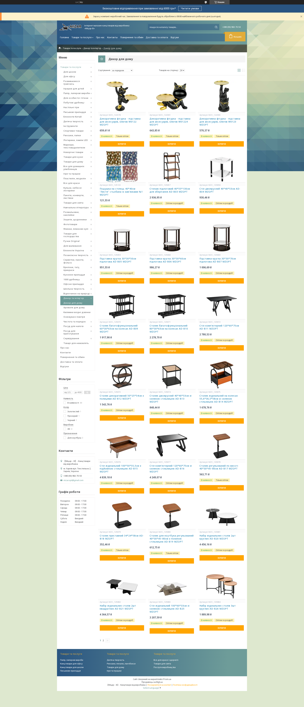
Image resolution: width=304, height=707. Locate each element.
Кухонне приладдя (74, 274)
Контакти (65, 352)
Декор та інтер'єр (92, 48)
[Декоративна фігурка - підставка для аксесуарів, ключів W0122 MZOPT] (122, 96)
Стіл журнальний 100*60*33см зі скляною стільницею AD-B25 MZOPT (170, 608)
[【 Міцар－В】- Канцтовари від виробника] (70, 27)
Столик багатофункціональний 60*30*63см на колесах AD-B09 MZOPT (119, 328)
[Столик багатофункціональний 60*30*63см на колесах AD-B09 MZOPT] (122, 303)
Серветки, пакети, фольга (73, 261)
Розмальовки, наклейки (71, 213)
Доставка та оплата (157, 37)
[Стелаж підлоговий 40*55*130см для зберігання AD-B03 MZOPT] (172, 166)
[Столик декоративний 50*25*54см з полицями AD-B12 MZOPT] (122, 373)
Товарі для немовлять (76, 343)
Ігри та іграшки (71, 173)
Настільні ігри (71, 107)
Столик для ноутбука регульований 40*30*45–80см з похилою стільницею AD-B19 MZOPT (172, 538)
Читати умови (190, 8)
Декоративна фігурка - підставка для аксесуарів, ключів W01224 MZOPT (170, 121)
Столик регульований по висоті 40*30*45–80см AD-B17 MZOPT (219, 467)
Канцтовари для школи (72, 667)
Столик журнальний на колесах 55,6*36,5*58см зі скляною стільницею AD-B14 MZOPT (219, 398)
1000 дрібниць (71, 279)
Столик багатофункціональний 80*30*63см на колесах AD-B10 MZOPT (169, 328)
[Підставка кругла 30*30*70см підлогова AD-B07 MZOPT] (221, 236)
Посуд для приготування (71, 332)
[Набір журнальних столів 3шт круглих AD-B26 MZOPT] (221, 583)
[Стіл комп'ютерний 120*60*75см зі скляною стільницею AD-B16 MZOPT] (172, 443)
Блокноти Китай (72, 116)
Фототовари (70, 224)
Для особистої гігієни (75, 98)
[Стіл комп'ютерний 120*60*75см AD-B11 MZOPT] (221, 303)
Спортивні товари (73, 130)
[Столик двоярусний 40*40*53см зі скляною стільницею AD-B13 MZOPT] (172, 373)
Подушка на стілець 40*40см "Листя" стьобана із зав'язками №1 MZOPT (121, 191)
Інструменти (70, 126)
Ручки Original (71, 241)
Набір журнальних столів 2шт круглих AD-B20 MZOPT (218, 537)
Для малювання (72, 245)
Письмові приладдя (74, 112)
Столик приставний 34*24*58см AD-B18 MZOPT (122, 537)
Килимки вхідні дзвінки (77, 312)
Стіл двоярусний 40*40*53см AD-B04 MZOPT (220, 190)
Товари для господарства (71, 235)
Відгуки (175, 37)
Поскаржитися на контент (159, 685)
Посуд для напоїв (73, 326)
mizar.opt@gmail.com (73, 480)
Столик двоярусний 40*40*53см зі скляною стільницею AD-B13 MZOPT (171, 398)
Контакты (112, 37)
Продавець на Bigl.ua (152, 682)
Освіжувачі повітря (74, 316)
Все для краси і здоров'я (166, 660)
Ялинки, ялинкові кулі (75, 228)
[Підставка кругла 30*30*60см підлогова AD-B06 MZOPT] (172, 236)
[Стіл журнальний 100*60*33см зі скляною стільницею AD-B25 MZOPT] (172, 583)
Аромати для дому (74, 307)
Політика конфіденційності (185, 685)
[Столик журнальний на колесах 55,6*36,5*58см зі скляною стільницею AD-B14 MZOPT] (221, 373)
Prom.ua (167, 679)
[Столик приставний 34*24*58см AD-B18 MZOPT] (122, 513)
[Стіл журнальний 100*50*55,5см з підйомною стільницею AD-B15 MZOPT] (122, 443)
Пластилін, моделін (74, 178)
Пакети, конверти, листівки (73, 197)
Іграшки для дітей (73, 88)
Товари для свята (73, 202)
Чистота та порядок (74, 321)
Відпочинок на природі (76, 293)
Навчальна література (76, 207)
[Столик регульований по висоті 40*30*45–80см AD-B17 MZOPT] (221, 443)
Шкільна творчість (74, 288)
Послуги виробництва (165, 667)
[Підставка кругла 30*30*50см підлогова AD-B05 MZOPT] (122, 236)
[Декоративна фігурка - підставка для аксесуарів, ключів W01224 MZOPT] (172, 96)
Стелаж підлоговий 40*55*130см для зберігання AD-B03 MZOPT (170, 190)
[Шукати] (216, 27)
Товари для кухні (73, 156)
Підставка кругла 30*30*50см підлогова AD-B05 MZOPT (118, 260)
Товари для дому (73, 161)
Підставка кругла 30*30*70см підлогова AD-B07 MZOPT (218, 260)
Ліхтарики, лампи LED (75, 140)
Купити (122, 144)
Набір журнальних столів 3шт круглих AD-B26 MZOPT (218, 607)
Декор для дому (72, 302)
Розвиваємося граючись (71, 82)
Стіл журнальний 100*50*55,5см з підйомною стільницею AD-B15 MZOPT (120, 468)
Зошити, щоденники (75, 219)
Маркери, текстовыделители (74, 146)
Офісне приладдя (73, 284)
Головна (64, 37)
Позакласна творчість (76, 255)
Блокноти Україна (73, 250)
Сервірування (71, 338)
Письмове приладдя (70, 670)
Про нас (100, 37)
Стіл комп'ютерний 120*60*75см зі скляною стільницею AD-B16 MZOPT (171, 468)
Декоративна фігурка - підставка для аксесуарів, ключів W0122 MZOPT (120, 121)
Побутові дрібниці (73, 102)
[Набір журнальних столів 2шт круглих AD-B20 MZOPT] (221, 513)
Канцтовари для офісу (71, 663)
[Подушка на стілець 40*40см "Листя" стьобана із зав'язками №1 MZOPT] (122, 166)
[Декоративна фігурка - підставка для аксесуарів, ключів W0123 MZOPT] (221, 96)
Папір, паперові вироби (76, 93)
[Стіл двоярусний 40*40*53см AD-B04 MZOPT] (221, 166)
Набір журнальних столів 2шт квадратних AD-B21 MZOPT (118, 607)
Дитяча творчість (73, 121)
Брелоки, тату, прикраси (71, 268)
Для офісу (69, 76)
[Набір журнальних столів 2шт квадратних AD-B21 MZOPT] (122, 583)
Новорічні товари (73, 152)
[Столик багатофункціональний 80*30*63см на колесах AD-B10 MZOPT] (172, 303)
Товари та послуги (81, 37)
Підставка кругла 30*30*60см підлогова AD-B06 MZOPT (168, 260)
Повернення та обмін (131, 37)
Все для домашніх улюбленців (73, 168)
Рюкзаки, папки (72, 135)
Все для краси (71, 183)
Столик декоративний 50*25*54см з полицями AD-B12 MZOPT (122, 397)
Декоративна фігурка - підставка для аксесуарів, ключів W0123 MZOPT (220, 121)
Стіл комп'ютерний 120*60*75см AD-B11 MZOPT (219, 327)
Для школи (69, 71)
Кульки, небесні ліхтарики (72, 189)
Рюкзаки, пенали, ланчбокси (121, 663)
